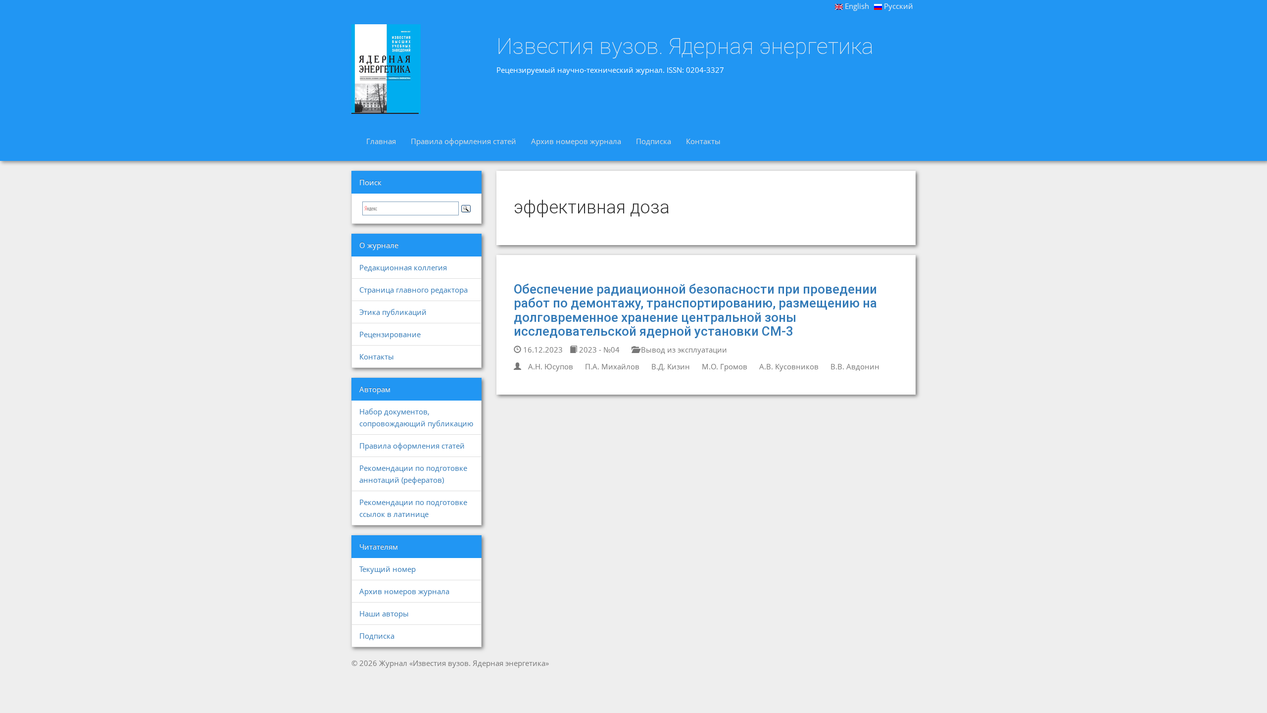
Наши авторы (384, 613)
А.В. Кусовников (789, 366)
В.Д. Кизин (670, 366)
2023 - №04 (598, 350)
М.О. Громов (724, 366)
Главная (381, 141)
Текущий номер (387, 569)
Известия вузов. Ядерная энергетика (685, 46)
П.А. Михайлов (612, 366)
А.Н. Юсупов (550, 366)
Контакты (703, 141)
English (856, 6)
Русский (897, 6)
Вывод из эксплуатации (683, 350)
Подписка (653, 141)
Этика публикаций (393, 312)
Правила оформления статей (463, 141)
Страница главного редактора (413, 290)
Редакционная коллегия (403, 267)
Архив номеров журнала (576, 141)
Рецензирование (390, 334)
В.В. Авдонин (854, 366)
